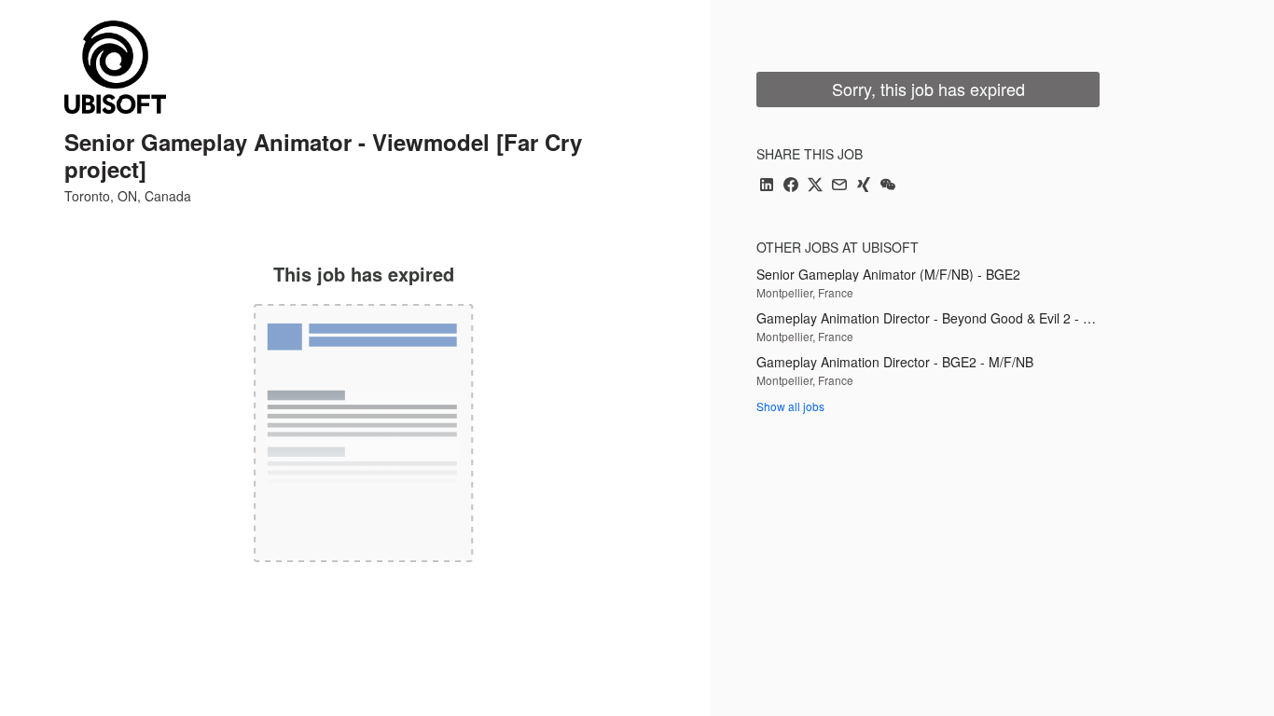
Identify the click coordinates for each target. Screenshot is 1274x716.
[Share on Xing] (863, 186)
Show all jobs (790, 406)
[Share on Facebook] (790, 186)
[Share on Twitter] (815, 186)
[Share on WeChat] (887, 186)
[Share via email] (839, 186)
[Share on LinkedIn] (766, 186)
